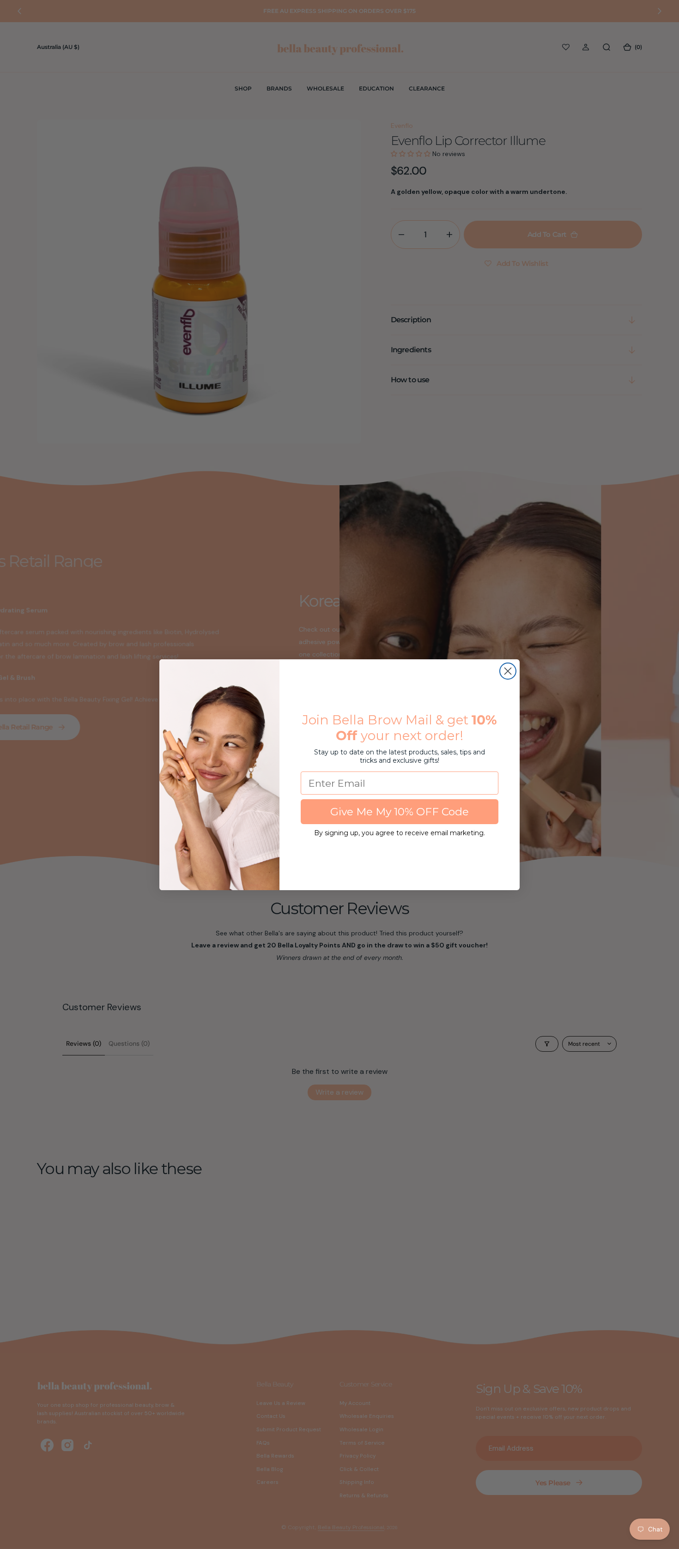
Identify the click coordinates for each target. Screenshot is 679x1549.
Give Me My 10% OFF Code (399, 811)
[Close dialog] (508, 671)
